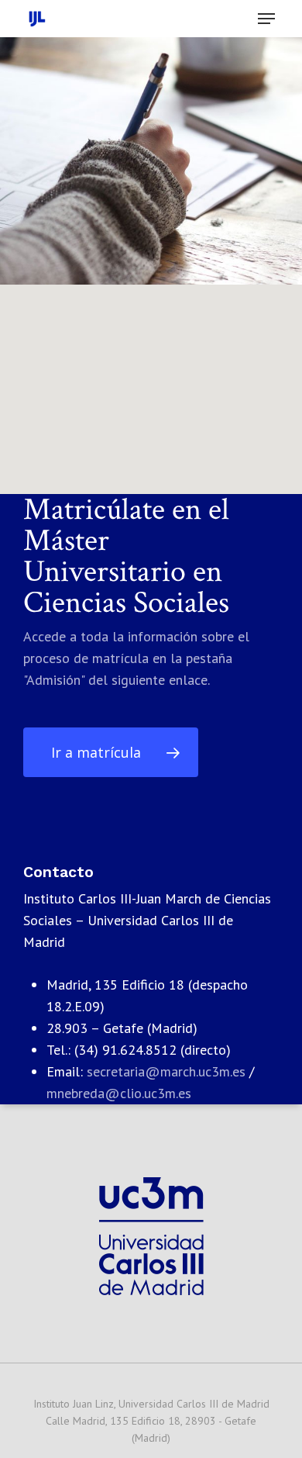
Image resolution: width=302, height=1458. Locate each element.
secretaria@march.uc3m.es (166, 1071)
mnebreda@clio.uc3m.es (118, 1093)
